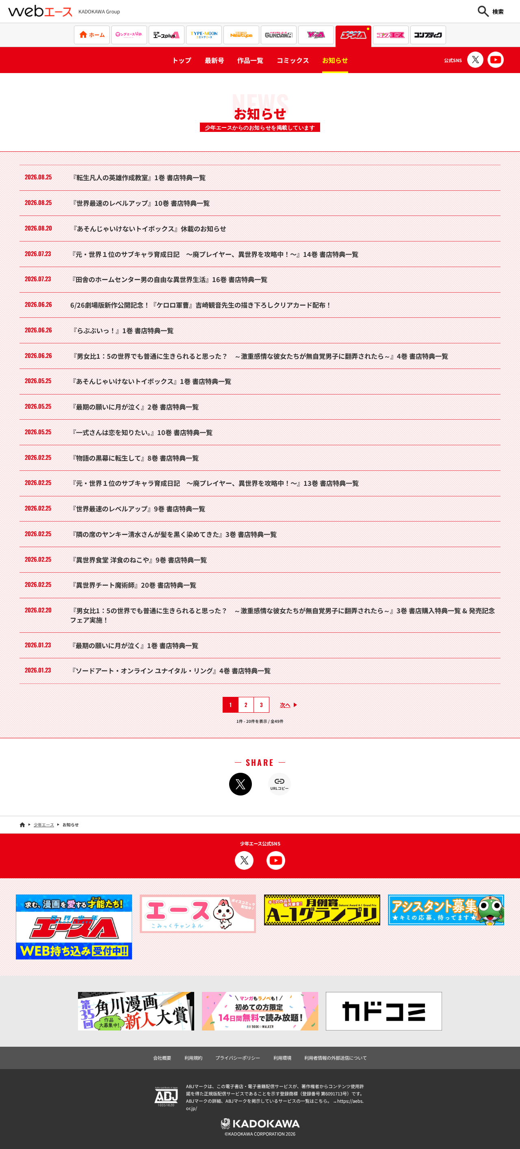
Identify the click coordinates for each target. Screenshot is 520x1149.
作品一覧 (250, 60)
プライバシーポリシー (237, 1057)
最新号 (214, 60)
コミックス (293, 60)
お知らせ (335, 60)
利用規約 (193, 1057)
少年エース (44, 824)
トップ (181, 60)
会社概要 (162, 1057)
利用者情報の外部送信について (335, 1057)
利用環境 (282, 1057)
